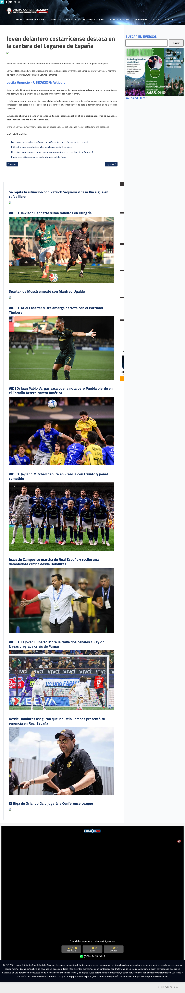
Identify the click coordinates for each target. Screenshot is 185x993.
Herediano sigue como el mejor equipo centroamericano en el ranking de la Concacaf (52, 152)
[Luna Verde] (154, 71)
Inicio (19, 19)
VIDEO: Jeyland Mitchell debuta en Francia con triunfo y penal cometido (58, 476)
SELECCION (56, 19)
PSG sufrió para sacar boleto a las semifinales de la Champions (41, 147)
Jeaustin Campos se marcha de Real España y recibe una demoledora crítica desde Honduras (54, 562)
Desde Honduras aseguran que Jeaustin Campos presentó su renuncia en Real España (57, 721)
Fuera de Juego (97, 19)
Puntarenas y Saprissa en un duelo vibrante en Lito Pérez (38, 157)
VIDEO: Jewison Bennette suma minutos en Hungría (50, 213)
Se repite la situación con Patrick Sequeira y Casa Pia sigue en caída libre (58, 194)
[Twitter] (2, 2)
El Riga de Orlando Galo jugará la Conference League (51, 803)
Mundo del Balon (75, 19)
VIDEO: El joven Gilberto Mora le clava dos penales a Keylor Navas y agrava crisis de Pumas (56, 644)
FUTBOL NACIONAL (35, 19)
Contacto (170, 19)
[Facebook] (6, 2)
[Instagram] (15, 2)
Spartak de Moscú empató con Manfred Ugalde (47, 291)
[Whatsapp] (19, 2)
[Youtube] (11, 2)
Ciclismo (156, 19)
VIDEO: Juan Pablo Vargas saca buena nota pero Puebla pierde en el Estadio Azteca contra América (61, 390)
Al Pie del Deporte (120, 19)
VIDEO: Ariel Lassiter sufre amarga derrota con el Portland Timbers (56, 310)
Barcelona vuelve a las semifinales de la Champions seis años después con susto (50, 142)
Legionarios (140, 19)
